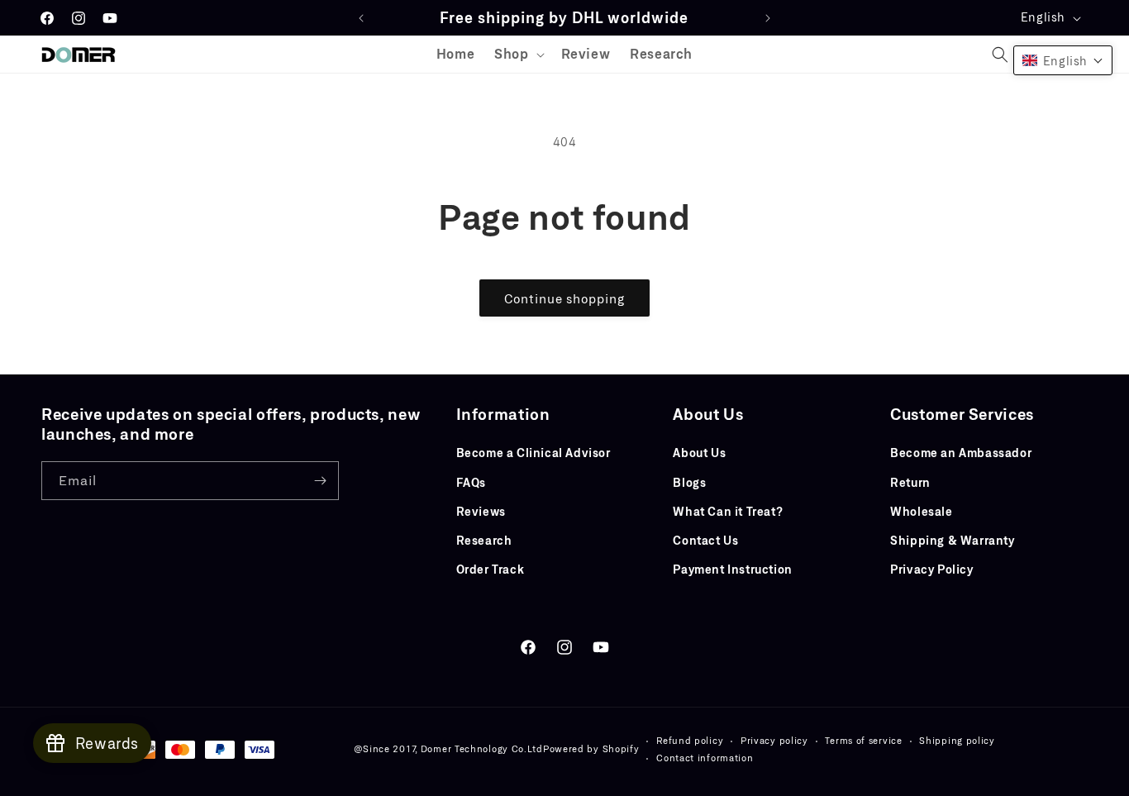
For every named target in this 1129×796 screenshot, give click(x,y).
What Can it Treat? (728, 511)
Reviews (481, 511)
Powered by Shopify (591, 748)
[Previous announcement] (361, 18)
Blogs (689, 482)
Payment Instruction (732, 569)
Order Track (490, 569)
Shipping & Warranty (952, 540)
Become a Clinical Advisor (533, 453)
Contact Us (705, 540)
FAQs (471, 482)
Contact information (704, 757)
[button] (517, 54)
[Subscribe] (320, 480)
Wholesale (921, 511)
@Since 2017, (385, 748)
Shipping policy (957, 740)
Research (484, 540)
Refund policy (689, 740)
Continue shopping (564, 298)
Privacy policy (774, 740)
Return (910, 482)
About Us (699, 453)
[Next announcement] (768, 18)
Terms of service (863, 740)
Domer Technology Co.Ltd (482, 748)
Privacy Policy (931, 569)
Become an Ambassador (960, 453)
